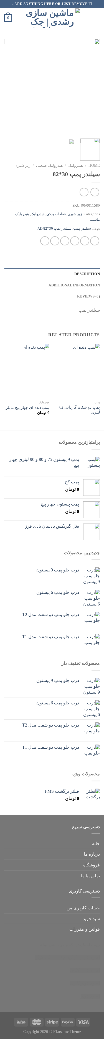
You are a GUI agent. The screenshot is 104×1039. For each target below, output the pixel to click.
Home (94, 165)
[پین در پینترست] (54, 240)
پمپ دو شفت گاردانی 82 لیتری (79, 409)
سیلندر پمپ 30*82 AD (54, 228)
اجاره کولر (67, 957)
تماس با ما (90, 875)
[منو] (96, 18)
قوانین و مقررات (84, 929)
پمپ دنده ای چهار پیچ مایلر (27, 408)
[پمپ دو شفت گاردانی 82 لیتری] (77, 371)
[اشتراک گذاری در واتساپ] (94, 240)
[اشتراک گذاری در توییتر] (74, 240)
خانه (96, 843)
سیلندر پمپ (82, 228)
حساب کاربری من (83, 907)
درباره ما (92, 854)
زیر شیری (22, 165)
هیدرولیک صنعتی (49, 165)
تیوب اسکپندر (87, 944)
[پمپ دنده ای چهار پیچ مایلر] (26, 371)
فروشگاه (91, 865)
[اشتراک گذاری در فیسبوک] (84, 240)
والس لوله (49, 944)
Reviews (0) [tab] (88, 296)
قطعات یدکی (56, 214)
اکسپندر (67, 944)
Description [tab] (87, 274)
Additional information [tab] (74, 285)
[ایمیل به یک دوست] (64, 240)
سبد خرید (91, 918)
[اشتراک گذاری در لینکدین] (44, 240)
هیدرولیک (75, 165)
